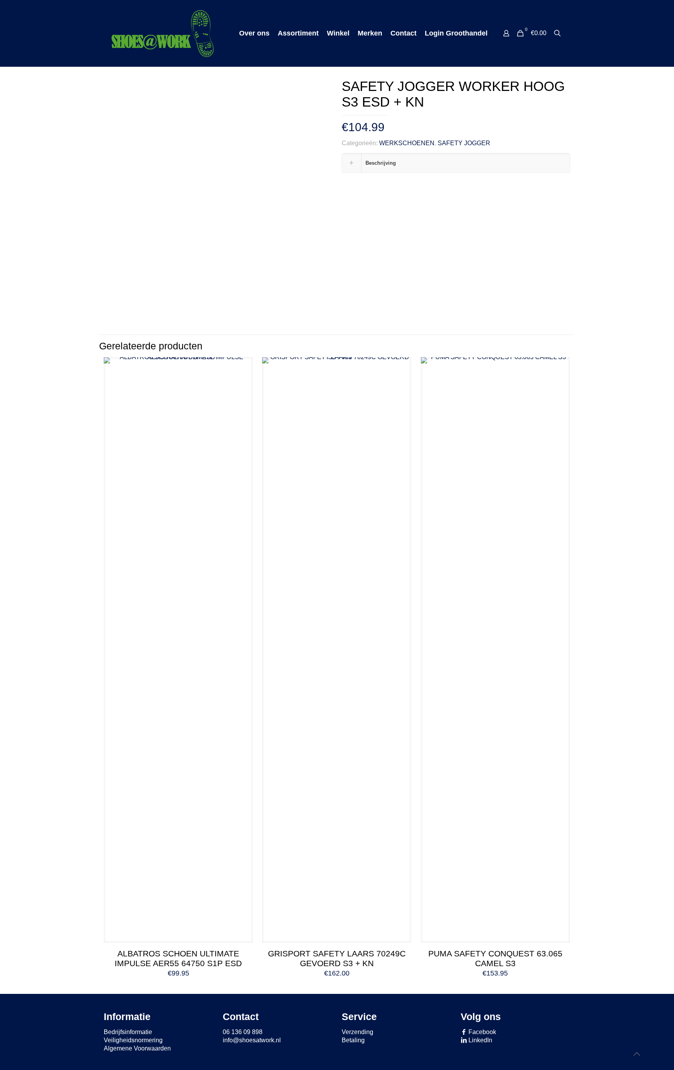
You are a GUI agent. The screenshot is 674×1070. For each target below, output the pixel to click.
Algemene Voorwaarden (137, 1048)
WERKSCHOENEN (407, 143)
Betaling (353, 1040)
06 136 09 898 (243, 1032)
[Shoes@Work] (163, 33)
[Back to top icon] (636, 1054)
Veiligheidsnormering (133, 1040)
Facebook (481, 1032)
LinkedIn (479, 1040)
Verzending (357, 1032)
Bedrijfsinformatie (128, 1032)
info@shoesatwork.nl (252, 1040)
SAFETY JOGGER (464, 143)
